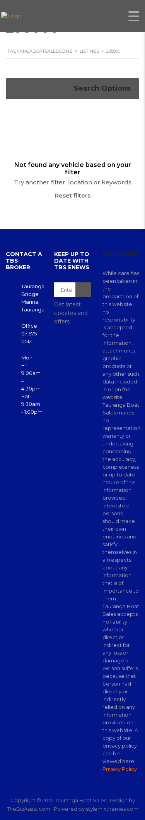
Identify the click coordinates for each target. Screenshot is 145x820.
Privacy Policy (119, 769)
